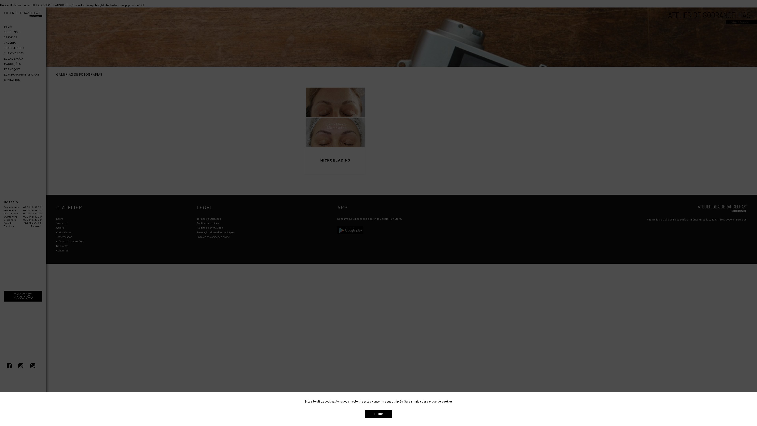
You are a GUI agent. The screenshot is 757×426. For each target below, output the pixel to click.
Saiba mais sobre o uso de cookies (428, 402)
